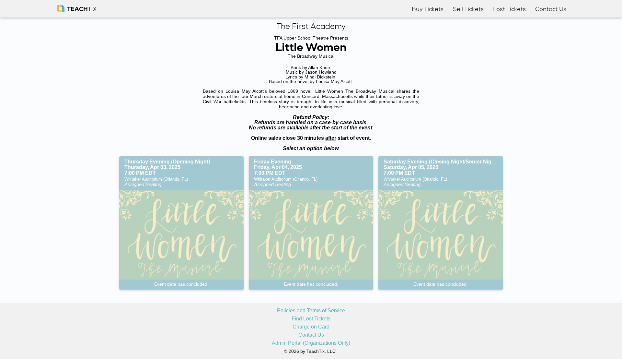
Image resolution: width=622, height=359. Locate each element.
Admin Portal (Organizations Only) (311, 343)
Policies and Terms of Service (311, 310)
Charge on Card (311, 326)
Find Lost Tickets (311, 318)
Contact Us (311, 335)
